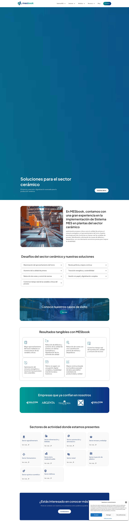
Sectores (71, 3)
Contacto (107, 3)
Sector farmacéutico (29, 458)
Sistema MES (60, 3)
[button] (126, 502)
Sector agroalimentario (30, 440)
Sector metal (71, 458)
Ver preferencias (120, 515)
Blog (99, 3)
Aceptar (96, 515)
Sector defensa (49, 474)
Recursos (90, 3)
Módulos (80, 3)
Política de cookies (108, 518)
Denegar (108, 515)
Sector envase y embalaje (97, 440)
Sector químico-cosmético (31, 474)
